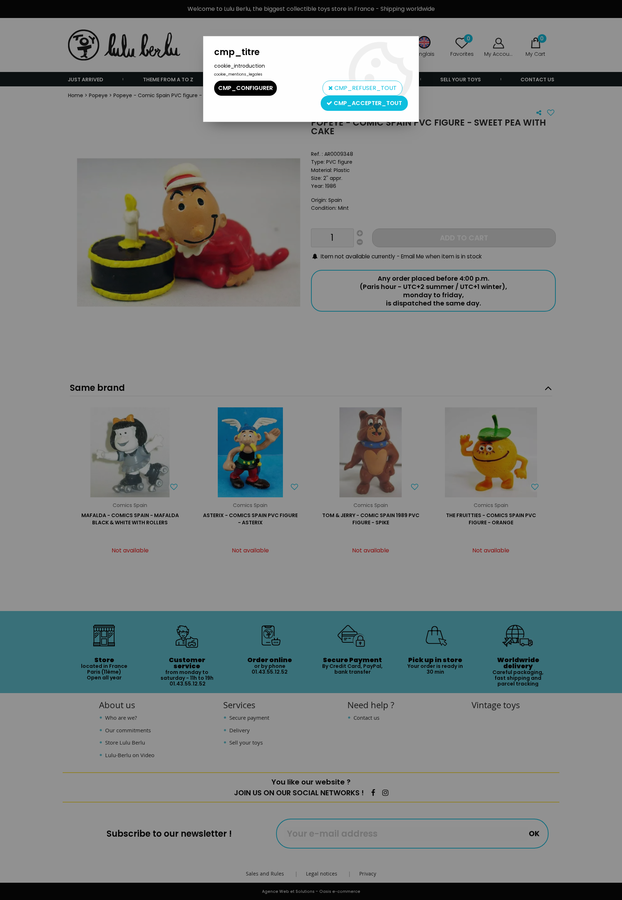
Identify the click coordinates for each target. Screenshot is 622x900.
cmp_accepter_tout (367, 103)
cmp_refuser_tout (365, 88)
